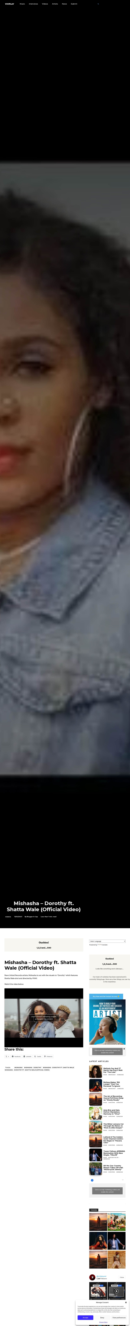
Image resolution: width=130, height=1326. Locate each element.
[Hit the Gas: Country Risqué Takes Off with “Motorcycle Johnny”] (95, 1168)
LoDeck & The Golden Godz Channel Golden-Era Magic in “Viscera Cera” (113, 1140)
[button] (126, 1302)
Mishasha (18, 1067)
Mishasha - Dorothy (32, 1067)
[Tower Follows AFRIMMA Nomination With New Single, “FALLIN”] (95, 1155)
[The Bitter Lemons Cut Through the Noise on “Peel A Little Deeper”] (95, 1127)
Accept (85, 1318)
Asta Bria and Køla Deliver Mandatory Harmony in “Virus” (111, 1112)
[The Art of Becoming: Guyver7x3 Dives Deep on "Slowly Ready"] (98, 1222)
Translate (104, 945)
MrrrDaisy (112, 1074)
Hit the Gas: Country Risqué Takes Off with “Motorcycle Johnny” (113, 1167)
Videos (8, 917)
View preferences (119, 1318)
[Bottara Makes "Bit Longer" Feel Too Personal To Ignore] (98, 1241)
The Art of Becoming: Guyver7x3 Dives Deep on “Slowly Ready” (113, 1098)
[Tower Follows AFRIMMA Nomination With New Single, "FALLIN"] (117, 1241)
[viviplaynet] (9, 4)
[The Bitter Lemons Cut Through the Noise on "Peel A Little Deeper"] (117, 1222)
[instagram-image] (98, 1291)
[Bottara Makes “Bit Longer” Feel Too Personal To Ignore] (95, 1085)
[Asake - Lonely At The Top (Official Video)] (117, 1260)
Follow (122, 1277)
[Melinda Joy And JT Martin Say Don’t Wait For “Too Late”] (95, 1071)
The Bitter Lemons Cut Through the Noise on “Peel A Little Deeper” (113, 1126)
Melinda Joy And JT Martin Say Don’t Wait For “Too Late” (112, 1070)
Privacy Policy (103, 1322)
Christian (111, 1102)
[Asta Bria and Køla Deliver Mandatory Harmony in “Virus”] (95, 1113)
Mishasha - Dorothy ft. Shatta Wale (58, 1067)
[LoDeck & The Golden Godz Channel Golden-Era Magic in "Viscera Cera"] (98, 1260)
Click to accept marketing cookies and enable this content (43, 1018)
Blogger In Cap (32, 916)
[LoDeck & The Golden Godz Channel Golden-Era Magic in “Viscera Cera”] (95, 1141)
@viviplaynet (101, 1276)
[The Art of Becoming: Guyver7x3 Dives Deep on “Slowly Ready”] (95, 1099)
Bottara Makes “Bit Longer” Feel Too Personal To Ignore (111, 1084)
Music (105, 1074)
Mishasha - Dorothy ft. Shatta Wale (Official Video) (27, 1070)
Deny (102, 1318)
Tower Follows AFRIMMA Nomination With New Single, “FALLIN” (114, 1153)
